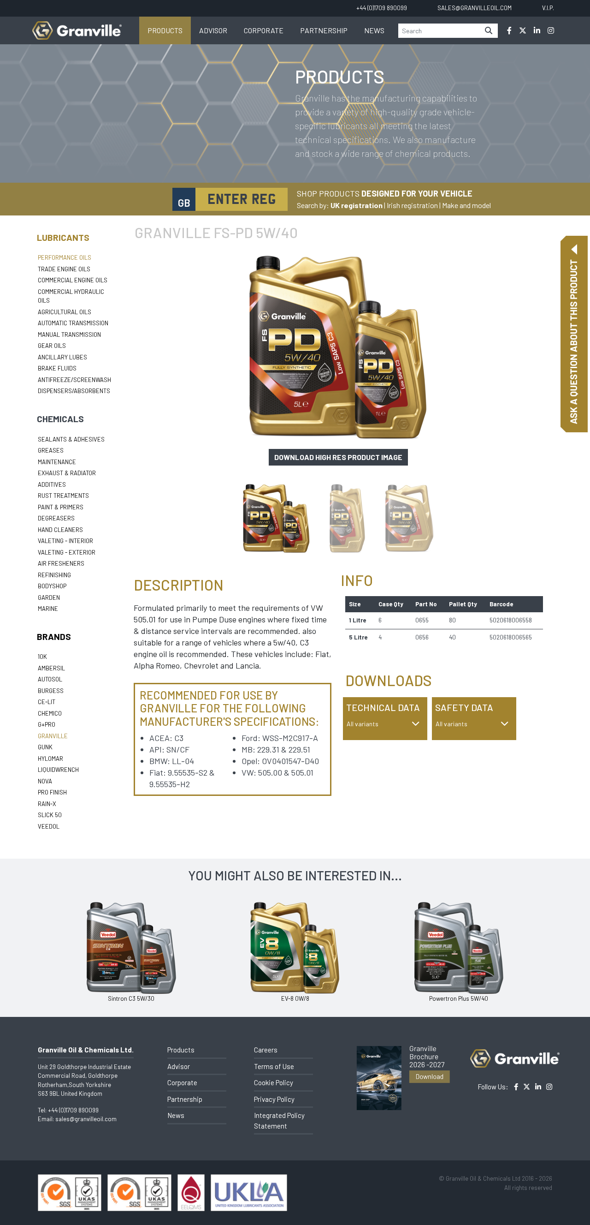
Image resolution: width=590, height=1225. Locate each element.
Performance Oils (64, 257)
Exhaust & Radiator (67, 473)
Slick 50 (50, 815)
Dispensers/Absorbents (74, 390)
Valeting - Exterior (66, 552)
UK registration (356, 205)
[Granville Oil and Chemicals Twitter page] (522, 30)
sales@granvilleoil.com (86, 1119)
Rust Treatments (63, 495)
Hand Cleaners (60, 529)
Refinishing (54, 575)
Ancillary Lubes (62, 357)
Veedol (48, 826)
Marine (48, 608)
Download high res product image (338, 457)
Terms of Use (274, 1066)
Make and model (466, 205)
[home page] (77, 26)
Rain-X (47, 803)
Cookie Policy (273, 1082)
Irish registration (412, 205)
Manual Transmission (69, 334)
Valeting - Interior (65, 540)
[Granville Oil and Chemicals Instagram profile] (551, 30)
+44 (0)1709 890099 (73, 1110)
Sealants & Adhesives (71, 439)
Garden (49, 597)
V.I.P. (548, 8)
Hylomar (50, 758)
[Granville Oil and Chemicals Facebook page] (509, 30)
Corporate (263, 30)
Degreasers (56, 518)
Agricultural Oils (64, 312)
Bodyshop (52, 586)
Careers (265, 1050)
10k (42, 656)
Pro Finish (52, 792)
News (374, 30)
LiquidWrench (58, 769)
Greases (51, 450)
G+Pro (46, 724)
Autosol (50, 679)
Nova (45, 781)
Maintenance (57, 462)
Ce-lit (46, 701)
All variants (362, 724)
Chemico (50, 713)
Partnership (324, 30)
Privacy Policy (274, 1099)
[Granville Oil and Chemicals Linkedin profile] (537, 30)
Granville (53, 736)
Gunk (45, 747)
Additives (52, 484)
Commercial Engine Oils (72, 280)
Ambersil (51, 668)
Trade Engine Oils (64, 269)
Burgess (51, 690)
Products (165, 30)
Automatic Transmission (73, 323)
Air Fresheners (61, 563)
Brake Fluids (57, 368)
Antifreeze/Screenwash (74, 379)
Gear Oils (52, 345)
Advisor (213, 30)
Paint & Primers (60, 507)
